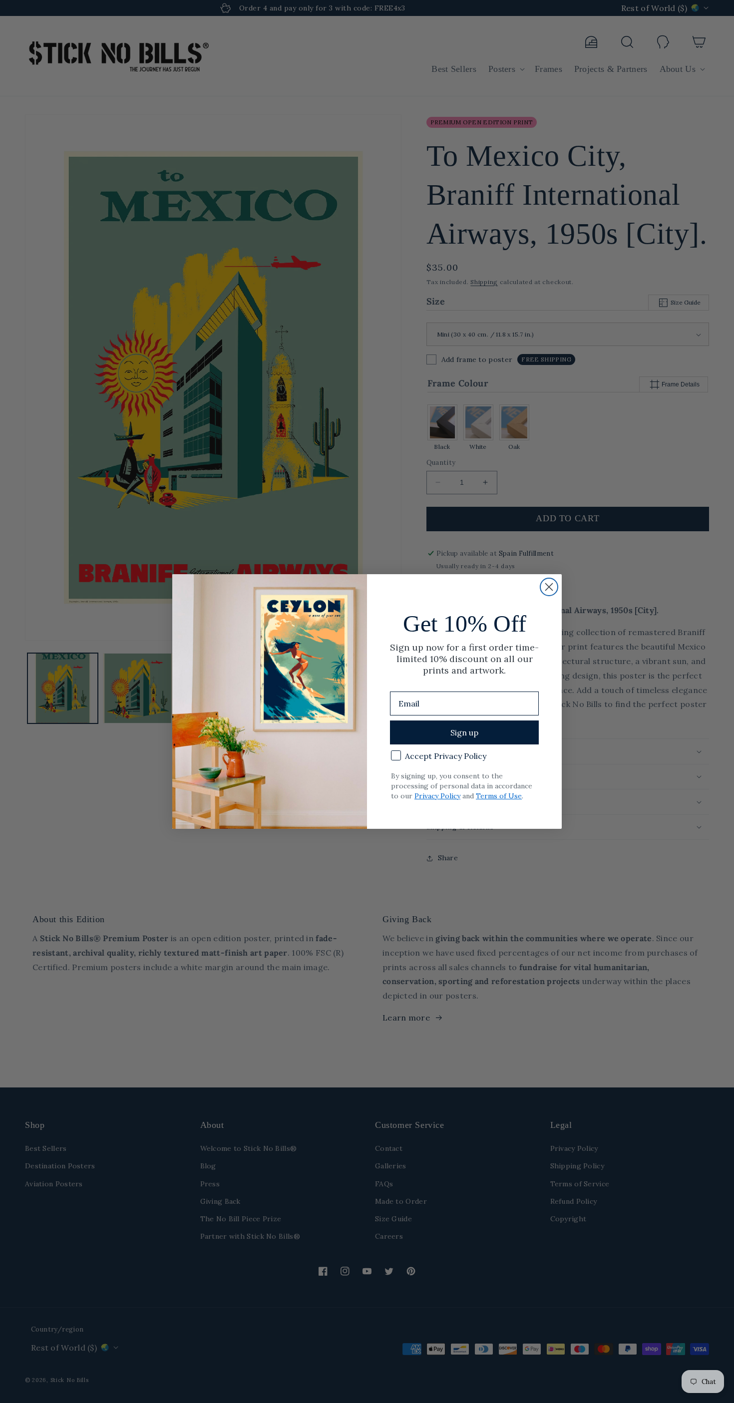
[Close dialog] (549, 587)
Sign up (464, 732)
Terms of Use (499, 795)
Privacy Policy (437, 795)
